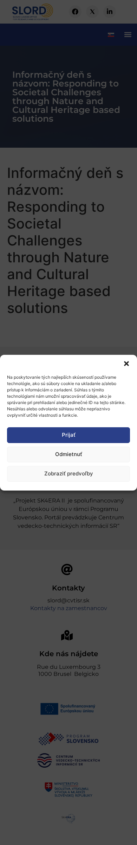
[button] (126, 363)
